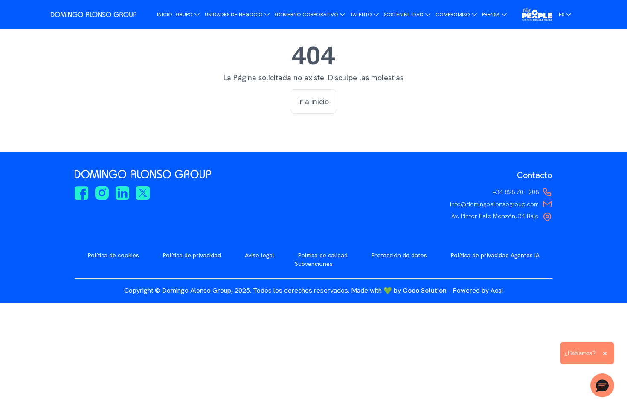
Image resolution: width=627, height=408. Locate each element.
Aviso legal (259, 255)
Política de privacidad (192, 255)
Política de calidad (323, 255)
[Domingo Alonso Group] (537, 14)
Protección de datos (399, 255)
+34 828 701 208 (516, 192)
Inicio (164, 14)
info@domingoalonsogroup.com (494, 204)
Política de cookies (113, 255)
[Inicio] (93, 14)
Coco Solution (425, 290)
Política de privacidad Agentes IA (495, 255)
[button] (602, 385)
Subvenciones (314, 264)
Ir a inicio (313, 101)
